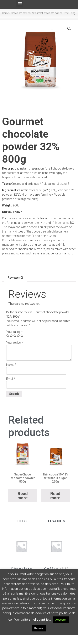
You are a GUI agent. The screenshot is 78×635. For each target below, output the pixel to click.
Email (10, 378)
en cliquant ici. (39, 619)
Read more (22, 495)
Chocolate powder (21, 13)
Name (11, 364)
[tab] (15, 278)
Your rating (14, 331)
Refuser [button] (38, 628)
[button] (19, 3)
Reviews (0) (15, 277)
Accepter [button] (60, 619)
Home (5, 13)
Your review (15, 342)
